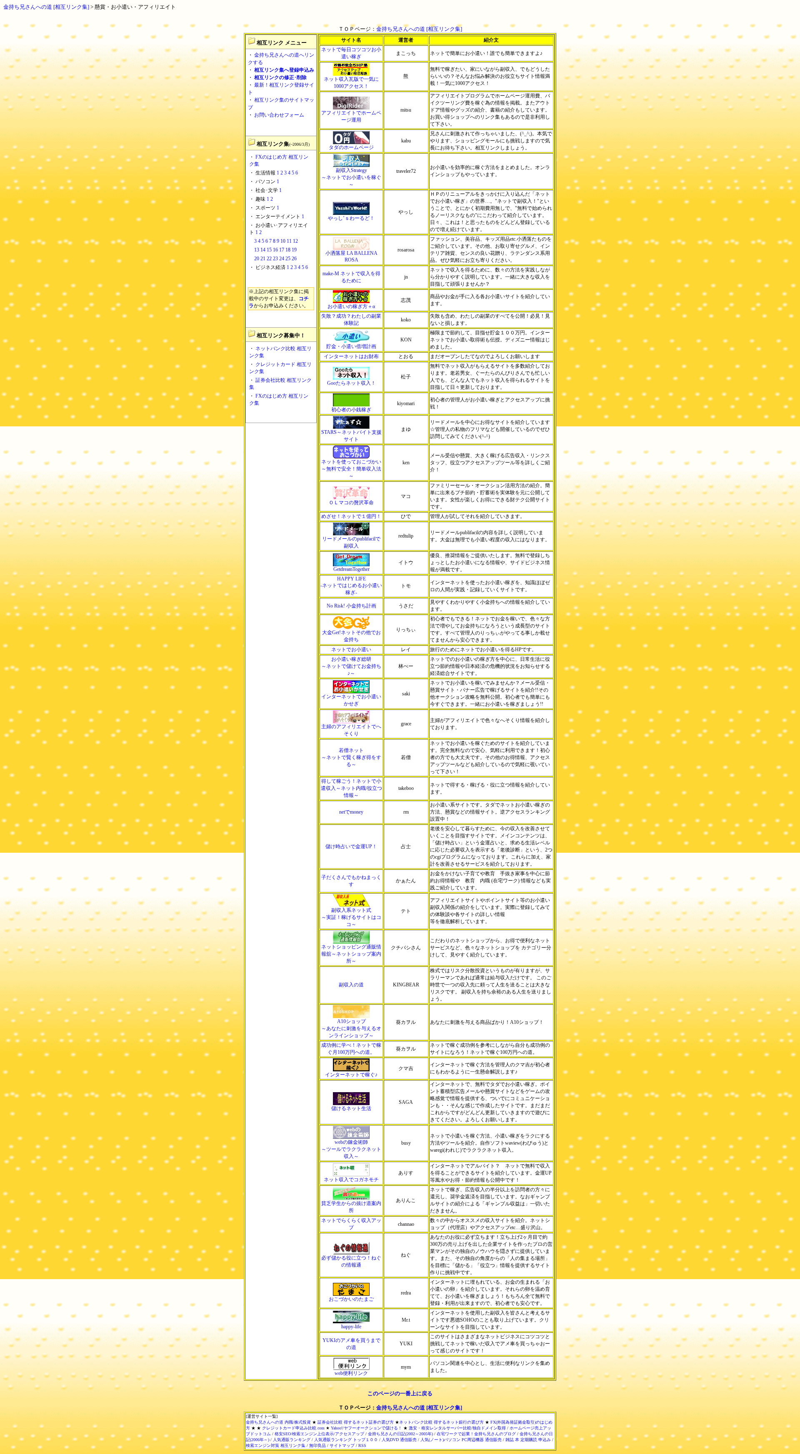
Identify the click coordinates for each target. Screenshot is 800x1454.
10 (282, 241)
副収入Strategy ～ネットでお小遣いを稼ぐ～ (351, 177)
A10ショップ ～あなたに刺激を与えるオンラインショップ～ (351, 1028)
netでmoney (351, 812)
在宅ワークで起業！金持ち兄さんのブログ (476, 1434)
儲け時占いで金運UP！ (351, 846)
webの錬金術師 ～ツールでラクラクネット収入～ (351, 1149)
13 (256, 250)
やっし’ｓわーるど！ (351, 218)
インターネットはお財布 (351, 356)
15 (269, 250)
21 (262, 258)
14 (262, 250)
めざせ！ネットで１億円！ (351, 516)
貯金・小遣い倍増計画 (351, 346)
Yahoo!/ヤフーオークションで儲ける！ (366, 1428)
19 (294, 250)
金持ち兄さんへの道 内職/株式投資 (278, 1422)
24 (281, 258)
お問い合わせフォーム (279, 115)
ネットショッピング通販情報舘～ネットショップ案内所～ (351, 954)
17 (281, 250)
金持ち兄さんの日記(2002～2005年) (400, 1434)
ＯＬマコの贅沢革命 (351, 502)
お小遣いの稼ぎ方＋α (351, 306)
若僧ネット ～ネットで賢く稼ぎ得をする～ (351, 757)
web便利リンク (351, 1373)
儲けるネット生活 (351, 1108)
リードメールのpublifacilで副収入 (351, 542)
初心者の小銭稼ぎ (351, 410)
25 (287, 258)
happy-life (351, 1327)
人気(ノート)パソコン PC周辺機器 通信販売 (461, 1439)
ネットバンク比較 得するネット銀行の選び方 (441, 1422)
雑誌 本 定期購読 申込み (528, 1439)
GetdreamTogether (351, 569)
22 (269, 258)
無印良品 (317, 1445)
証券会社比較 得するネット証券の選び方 (356, 1422)
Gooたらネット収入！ (351, 383)
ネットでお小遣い (351, 649)
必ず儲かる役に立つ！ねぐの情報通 (351, 1261)
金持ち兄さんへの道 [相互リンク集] (46, 7)
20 (256, 258)
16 (275, 250)
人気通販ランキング (291, 1439)
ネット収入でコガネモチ (351, 1180)
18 (287, 250)
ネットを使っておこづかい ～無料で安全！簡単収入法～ (351, 469)
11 (289, 241)
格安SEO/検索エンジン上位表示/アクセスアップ (319, 1434)
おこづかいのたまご (351, 1299)
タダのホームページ (351, 147)
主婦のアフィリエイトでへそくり (351, 730)
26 (294, 258)
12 (295, 241)
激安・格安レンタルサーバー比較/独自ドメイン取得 (457, 1428)
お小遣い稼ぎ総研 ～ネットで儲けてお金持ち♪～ (351, 666)
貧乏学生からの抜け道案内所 (351, 1206)
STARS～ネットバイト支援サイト (351, 435)
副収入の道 (351, 985)
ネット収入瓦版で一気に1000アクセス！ (351, 82)
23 (275, 258)
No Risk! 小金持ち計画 (351, 606)
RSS (362, 1445)
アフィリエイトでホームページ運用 (351, 116)
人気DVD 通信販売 (399, 1439)
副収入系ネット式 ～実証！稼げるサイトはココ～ (351, 917)
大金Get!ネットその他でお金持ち (351, 636)
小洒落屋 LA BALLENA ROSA (351, 256)
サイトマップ (342, 1445)
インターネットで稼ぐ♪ (351, 1075)
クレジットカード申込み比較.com (293, 1428)
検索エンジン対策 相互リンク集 (275, 1445)
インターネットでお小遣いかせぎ (351, 700)
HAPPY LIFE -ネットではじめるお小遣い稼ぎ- (351, 585)
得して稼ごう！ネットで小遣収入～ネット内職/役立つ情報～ (351, 788)
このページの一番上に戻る (400, 1393)
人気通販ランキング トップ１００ (346, 1439)
